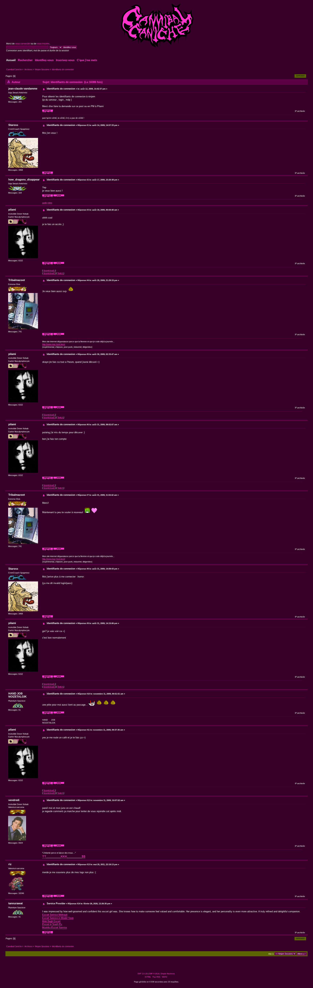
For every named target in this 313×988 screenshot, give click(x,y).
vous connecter (22, 44)
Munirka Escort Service (54, 927)
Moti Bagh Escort (51, 921)
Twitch (60, 273)
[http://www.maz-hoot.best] (58, 335)
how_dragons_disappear (24, 179)
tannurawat (15, 903)
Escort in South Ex (52, 924)
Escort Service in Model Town (58, 918)
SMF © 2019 (154, 974)
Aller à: (271, 954)
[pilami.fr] (58, 264)
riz (10, 864)
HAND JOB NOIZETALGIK (17, 695)
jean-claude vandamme (22, 88)
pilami (12, 209)
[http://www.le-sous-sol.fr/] (58, 847)
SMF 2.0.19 (142, 974)
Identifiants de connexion (61, 88)
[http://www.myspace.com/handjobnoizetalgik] (58, 714)
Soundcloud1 (49, 270)
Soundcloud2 (49, 273)
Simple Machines (167, 974)
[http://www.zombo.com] (58, 897)
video (49, 203)
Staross (13, 124)
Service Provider (56, 903)
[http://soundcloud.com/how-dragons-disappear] (58, 197)
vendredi (13, 800)
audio (44, 203)
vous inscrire (43, 44)
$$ (83, 856)
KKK (64, 856)
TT (44, 856)
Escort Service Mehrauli (54, 914)
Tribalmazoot (16, 280)
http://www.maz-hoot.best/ (53, 344)
